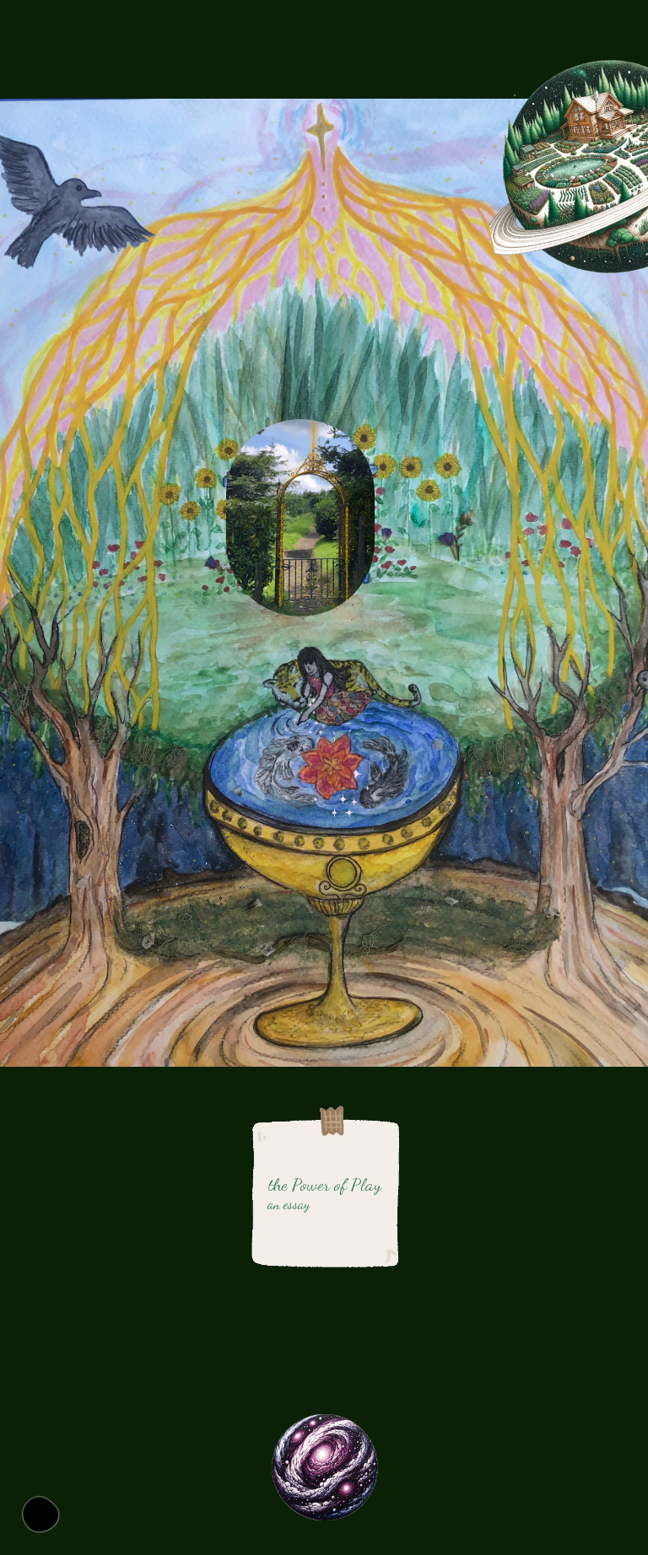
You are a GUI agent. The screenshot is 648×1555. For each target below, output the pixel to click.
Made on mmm (40, 1514)
